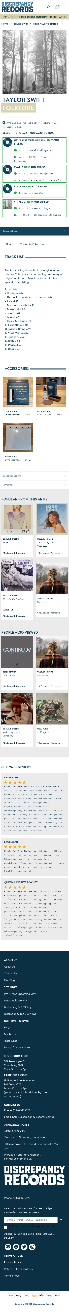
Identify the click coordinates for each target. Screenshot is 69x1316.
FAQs (7, 1027)
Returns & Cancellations (18, 1269)
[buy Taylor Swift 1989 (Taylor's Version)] (52, 519)
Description (10, 231)
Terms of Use (12, 1275)
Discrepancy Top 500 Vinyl (20, 1013)
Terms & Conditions (19, 1233)
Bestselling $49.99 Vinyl (18, 1007)
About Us (9, 966)
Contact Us (10, 973)
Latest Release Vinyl (16, 1000)
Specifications (12, 476)
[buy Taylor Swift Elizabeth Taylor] (17, 575)
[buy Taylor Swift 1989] (17, 519)
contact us (10, 1158)
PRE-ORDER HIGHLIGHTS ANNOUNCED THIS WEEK (34, 17)
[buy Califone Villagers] (52, 708)
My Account (11, 1034)
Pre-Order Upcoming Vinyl (20, 993)
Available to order (22, 122)
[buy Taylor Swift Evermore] (52, 578)
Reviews (7, 484)
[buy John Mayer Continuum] (17, 652)
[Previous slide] (8, 62)
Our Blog (9, 980)
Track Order (11, 1040)
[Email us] (8, 1247)
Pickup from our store (17, 1047)
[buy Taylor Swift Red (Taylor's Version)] (17, 708)
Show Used (14, 126)
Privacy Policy (12, 1262)
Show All (50, 122)
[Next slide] (61, 62)
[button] (49, 7)
